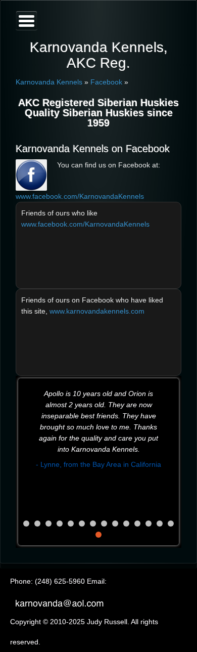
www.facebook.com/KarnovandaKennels (80, 196)
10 (126, 523)
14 (171, 523)
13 (160, 523)
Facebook (106, 82)
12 (148, 523)
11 (137, 523)
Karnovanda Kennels (49, 82)
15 (98, 535)
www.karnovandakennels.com (97, 311)
